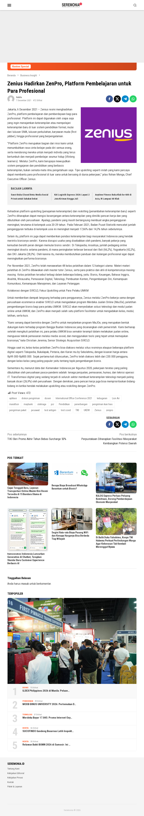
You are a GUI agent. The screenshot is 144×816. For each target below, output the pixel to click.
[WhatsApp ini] (133, 98)
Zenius (97, 410)
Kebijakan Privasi (15, 777)
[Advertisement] (72, 36)
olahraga (41, 404)
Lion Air (116, 398)
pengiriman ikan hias (102, 404)
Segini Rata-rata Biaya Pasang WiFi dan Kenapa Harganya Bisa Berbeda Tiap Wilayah (70, 535)
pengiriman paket (17, 410)
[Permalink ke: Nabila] (10, 98)
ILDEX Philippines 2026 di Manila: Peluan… (46, 690)
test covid (66, 410)
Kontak (10, 782)
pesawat (35, 410)
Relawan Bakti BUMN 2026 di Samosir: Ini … (46, 744)
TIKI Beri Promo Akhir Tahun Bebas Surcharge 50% (36, 437)
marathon (14, 404)
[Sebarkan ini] (109, 98)
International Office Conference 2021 (74, 398)
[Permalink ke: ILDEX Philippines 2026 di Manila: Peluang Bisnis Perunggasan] (72, 641)
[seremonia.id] (72, 4)
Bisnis (25, 688)
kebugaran (102, 398)
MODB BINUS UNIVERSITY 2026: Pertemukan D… (49, 704)
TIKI (77, 410)
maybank (28, 404)
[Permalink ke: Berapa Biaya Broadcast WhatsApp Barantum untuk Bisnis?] (72, 473)
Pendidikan (64, 404)
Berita (25, 728)
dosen (48, 398)
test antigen (50, 410)
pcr (52, 404)
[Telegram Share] (125, 98)
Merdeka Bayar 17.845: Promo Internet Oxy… (47, 717)
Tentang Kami (13, 768)
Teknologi (27, 714)
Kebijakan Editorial (15, 773)
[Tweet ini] (117, 98)
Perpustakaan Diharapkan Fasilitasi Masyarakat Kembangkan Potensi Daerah (109, 439)
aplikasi (13, 398)
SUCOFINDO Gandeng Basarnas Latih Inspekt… (48, 731)
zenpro (109, 410)
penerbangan (80, 404)
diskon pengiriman (31, 398)
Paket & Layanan (14, 786)
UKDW (87, 410)
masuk (25, 583)
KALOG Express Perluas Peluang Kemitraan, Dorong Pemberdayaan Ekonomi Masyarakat (114, 498)
